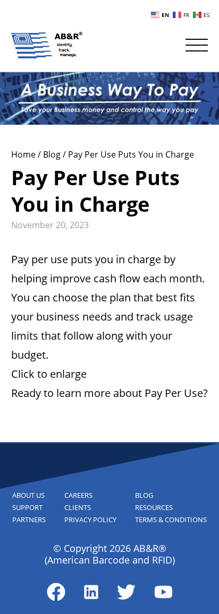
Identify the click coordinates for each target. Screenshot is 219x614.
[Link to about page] (56, 592)
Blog (53, 154)
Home (24, 154)
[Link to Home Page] (46, 45)
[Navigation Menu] (197, 45)
